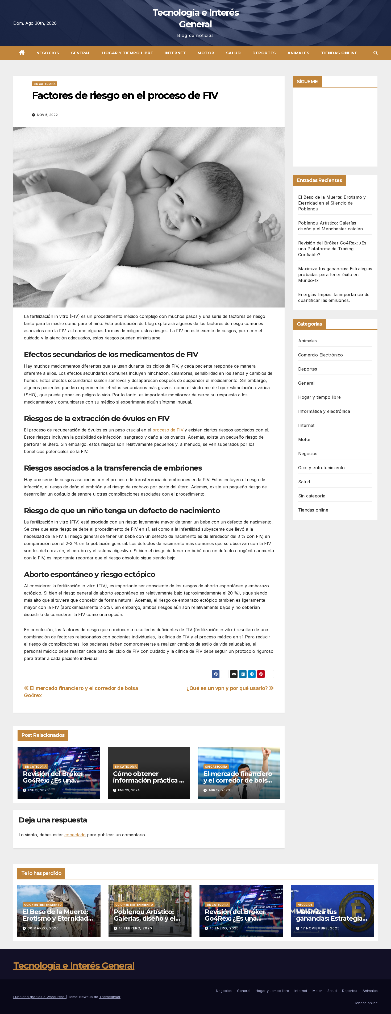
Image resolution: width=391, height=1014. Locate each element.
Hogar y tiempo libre (127, 53)
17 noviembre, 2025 (320, 928)
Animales (298, 53)
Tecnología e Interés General (73, 965)
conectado (75, 834)
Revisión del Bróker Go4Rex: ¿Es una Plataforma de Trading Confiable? (332, 248)
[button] (375, 53)
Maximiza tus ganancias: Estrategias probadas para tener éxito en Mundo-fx (335, 274)
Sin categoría (45, 83)
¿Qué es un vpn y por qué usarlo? (227, 688)
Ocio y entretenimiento (321, 467)
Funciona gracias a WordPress (39, 997)
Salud (233, 53)
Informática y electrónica (324, 411)
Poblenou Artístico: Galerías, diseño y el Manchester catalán (145, 918)
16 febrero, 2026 (135, 928)
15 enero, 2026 (224, 928)
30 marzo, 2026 (43, 928)
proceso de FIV (168, 430)
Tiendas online (339, 53)
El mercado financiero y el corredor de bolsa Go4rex (237, 780)
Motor (206, 53)
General (81, 53)
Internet (175, 53)
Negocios (47, 53)
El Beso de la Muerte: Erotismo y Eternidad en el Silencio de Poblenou (332, 202)
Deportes (264, 53)
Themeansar (109, 997)
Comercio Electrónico (320, 355)
